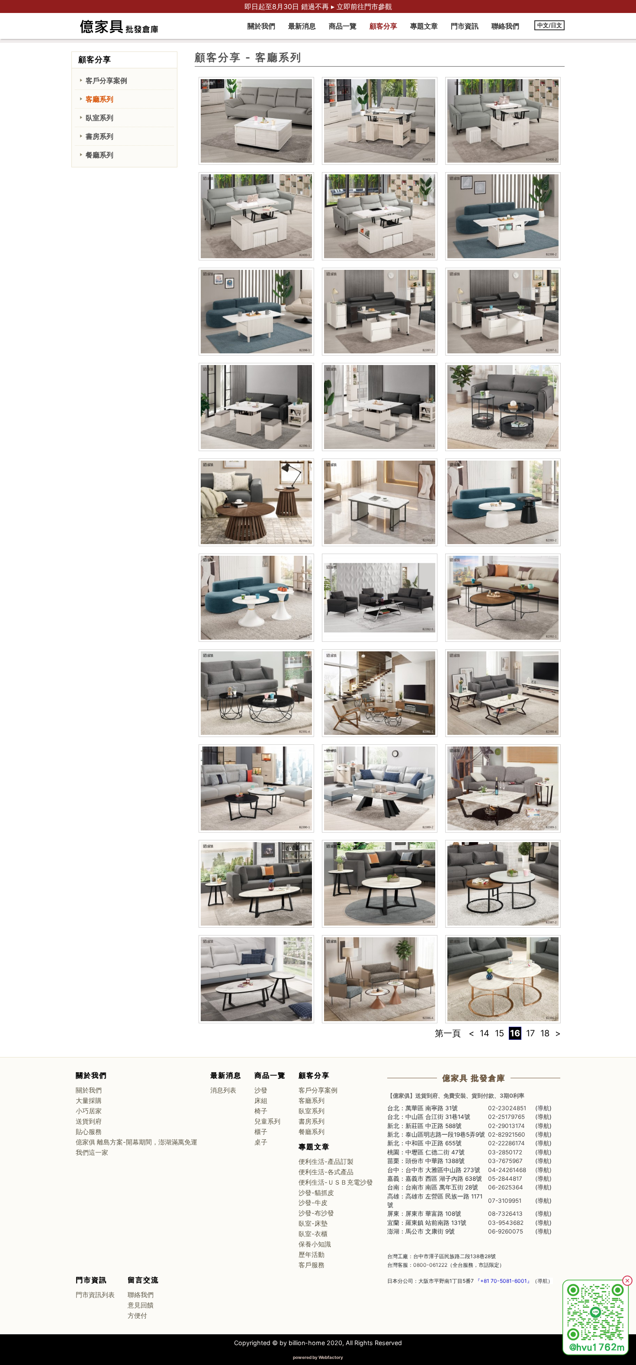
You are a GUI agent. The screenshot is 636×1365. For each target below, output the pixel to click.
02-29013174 (506, 1125)
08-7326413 (505, 1213)
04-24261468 (507, 1169)
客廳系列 (99, 99)
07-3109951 (504, 1200)
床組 (260, 1101)
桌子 (260, 1142)
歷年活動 (311, 1255)
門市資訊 (465, 26)
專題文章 (424, 26)
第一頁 (448, 1033)
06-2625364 (505, 1187)
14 (484, 1033)
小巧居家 (89, 1111)
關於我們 (261, 26)
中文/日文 (549, 25)
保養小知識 (315, 1244)
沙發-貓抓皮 (316, 1193)
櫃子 (260, 1132)
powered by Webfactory (318, 1357)
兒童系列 (267, 1121)
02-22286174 (506, 1143)
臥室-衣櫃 (313, 1234)
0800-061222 (430, 1265)
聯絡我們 (505, 26)
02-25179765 (506, 1116)
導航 (543, 1108)
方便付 (137, 1316)
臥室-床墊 (313, 1223)
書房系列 (99, 136)
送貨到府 (89, 1121)
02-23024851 (507, 1108)
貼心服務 (89, 1132)
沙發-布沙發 (316, 1213)
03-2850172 (505, 1152)
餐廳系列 (99, 155)
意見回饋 (141, 1305)
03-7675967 (505, 1160)
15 (499, 1033)
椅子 (260, 1111)
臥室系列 (99, 117)
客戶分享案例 (106, 80)
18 (544, 1033)
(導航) (543, 1169)
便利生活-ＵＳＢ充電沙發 (336, 1182)
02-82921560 (506, 1134)
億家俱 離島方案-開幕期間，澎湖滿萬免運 (136, 1142)
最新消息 (302, 26)
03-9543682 (506, 1222)
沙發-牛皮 (313, 1203)
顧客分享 (383, 26)
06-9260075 (505, 1231)
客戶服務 (311, 1265)
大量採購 (89, 1101)
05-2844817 (505, 1178)
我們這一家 (92, 1153)
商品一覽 (343, 26)
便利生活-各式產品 (326, 1172)
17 (530, 1033)
